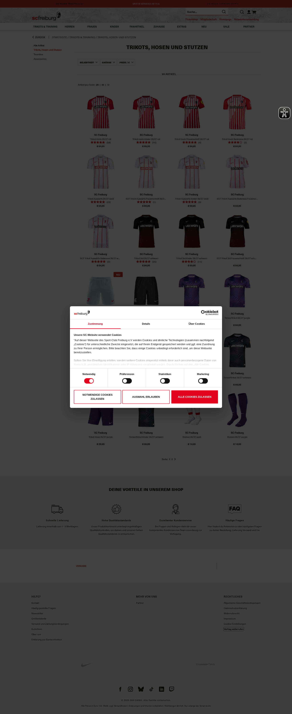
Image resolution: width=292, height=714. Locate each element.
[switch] (127, 381)
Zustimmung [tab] (95, 323)
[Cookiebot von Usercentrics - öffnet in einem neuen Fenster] (203, 312)
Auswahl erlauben (146, 396)
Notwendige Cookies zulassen (97, 396)
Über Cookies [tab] (197, 323)
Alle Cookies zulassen (194, 396)
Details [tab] (146, 323)
